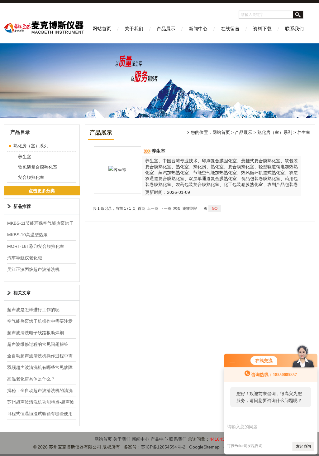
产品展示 (166, 28)
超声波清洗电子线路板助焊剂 (35, 332)
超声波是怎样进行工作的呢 (33, 309)
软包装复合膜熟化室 (37, 166)
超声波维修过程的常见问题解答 (37, 344)
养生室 (24, 156)
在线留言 (230, 28)
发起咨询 (303, 446)
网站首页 (102, 28)
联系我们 (294, 28)
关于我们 (134, 28)
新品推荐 (22, 206)
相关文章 (22, 292)
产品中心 (159, 439)
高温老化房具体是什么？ (31, 378)
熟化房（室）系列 (30, 145)
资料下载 (262, 28)
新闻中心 (198, 28)
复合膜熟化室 (31, 177)
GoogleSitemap (204, 446)
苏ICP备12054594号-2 (163, 446)
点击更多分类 (42, 190)
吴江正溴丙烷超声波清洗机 (33, 269)
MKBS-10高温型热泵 (27, 234)
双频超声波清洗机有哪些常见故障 (40, 367)
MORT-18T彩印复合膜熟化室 (35, 246)
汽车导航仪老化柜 (24, 257)
